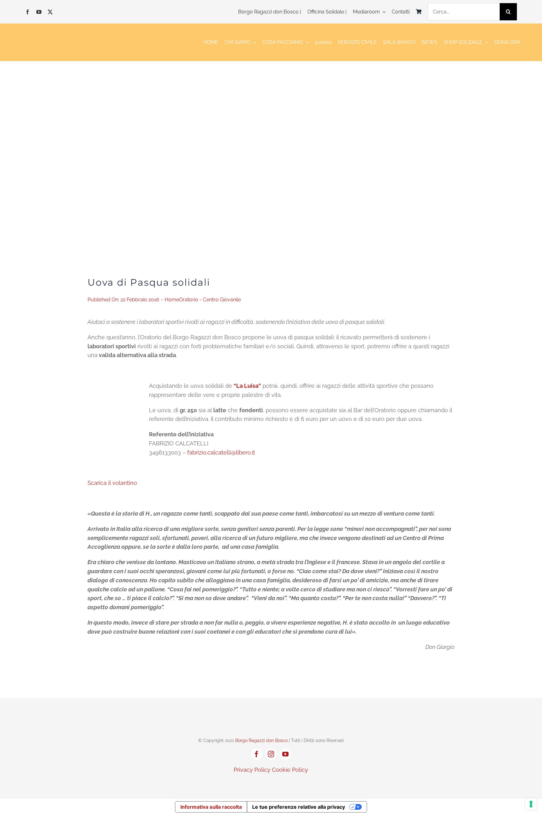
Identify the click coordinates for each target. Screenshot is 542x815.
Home (172, 300)
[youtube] (38, 11)
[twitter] (50, 11)
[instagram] (271, 754)
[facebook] (27, 11)
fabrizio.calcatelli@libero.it (221, 452)
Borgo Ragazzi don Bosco (261, 740)
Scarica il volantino (112, 483)
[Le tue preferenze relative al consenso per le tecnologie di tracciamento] (531, 804)
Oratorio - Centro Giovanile (210, 300)
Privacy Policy (252, 769)
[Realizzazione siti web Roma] (271, 783)
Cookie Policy (290, 769)
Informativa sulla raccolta (211, 807)
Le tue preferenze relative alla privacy (298, 807)
